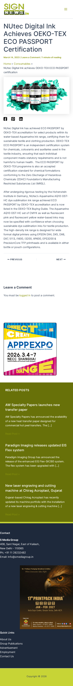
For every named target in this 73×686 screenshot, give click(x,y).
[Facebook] (5, 119)
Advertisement (9, 647)
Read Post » (12, 433)
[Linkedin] (21, 119)
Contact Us (7, 656)
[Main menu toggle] (65, 9)
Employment (7, 652)
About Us (5, 639)
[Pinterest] (13, 119)
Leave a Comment (30, 57)
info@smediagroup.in (20, 556)
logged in (24, 295)
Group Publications (11, 643)
